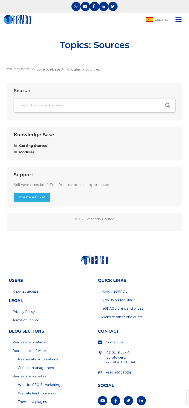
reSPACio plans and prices (122, 308)
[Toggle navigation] (178, 20)
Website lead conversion (37, 393)
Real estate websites (29, 376)
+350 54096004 (118, 373)
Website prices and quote (122, 317)
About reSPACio (114, 291)
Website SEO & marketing (39, 385)
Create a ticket (32, 197)
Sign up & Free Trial (117, 300)
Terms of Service (25, 320)
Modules (73, 69)
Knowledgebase (46, 69)
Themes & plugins (32, 402)
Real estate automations (38, 359)
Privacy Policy (23, 312)
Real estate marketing (30, 342)
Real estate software (29, 351)
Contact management (36, 368)
